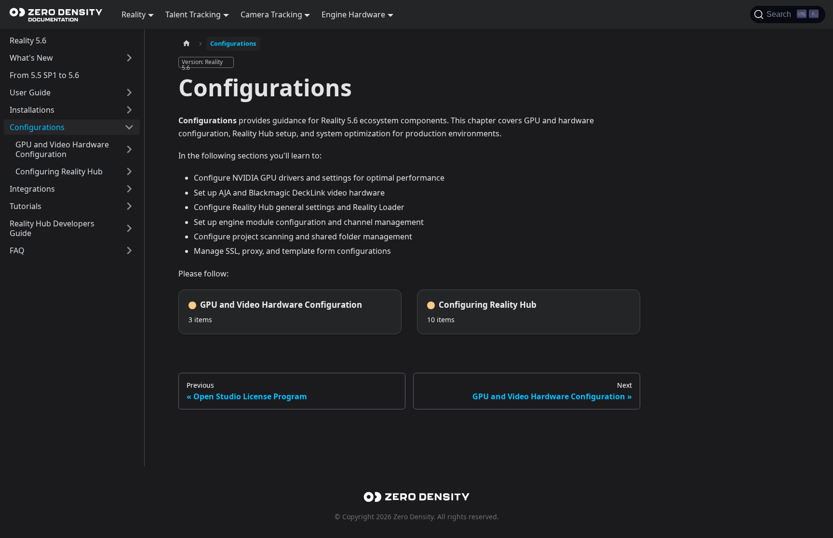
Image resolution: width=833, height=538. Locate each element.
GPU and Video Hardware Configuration (62, 149)
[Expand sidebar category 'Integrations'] (129, 189)
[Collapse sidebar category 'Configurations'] (129, 127)
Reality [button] (133, 14)
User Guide (30, 92)
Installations (32, 110)
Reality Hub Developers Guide (52, 228)
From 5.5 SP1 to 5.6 (44, 75)
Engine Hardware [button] (353, 14)
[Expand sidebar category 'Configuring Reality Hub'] (129, 171)
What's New (31, 57)
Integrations (32, 189)
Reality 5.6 (28, 40)
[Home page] (186, 44)
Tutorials (25, 206)
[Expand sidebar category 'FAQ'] (129, 250)
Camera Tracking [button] (271, 14)
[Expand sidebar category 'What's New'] (129, 58)
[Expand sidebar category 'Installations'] (129, 110)
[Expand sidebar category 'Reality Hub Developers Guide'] (129, 228)
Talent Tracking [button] (193, 14)
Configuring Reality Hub (59, 171)
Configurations (37, 127)
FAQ (17, 250)
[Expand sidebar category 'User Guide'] (129, 92)
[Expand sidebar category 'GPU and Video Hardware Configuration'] (129, 149)
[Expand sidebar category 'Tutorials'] (129, 206)
